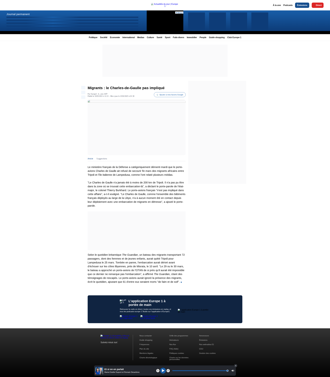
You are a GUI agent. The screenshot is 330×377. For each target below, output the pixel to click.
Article (90, 159)
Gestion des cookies (207, 353)
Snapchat (119, 347)
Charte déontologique (148, 358)
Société (103, 37)
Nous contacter (145, 336)
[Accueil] (165, 6)
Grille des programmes (178, 336)
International (128, 37)
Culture (150, 37)
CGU (201, 349)
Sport (167, 37)
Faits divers (178, 37)
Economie (115, 37)
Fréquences (144, 344)
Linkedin (124, 347)
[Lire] (163, 371)
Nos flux (172, 344)
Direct (319, 5)
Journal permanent (18, 14)
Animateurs (174, 340)
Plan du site (144, 349)
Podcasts (288, 5)
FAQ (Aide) (173, 349)
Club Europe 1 (234, 37)
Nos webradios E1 (206, 344)
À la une (277, 5)
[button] (233, 370)
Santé (159, 37)
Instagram (106, 347)
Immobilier (192, 37)
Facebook (111, 347)
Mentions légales (146, 353)
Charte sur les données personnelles (178, 358)
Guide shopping (217, 37)
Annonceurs (204, 336)
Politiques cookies (176, 353)
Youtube (115, 347)
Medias (140, 37)
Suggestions (101, 159)
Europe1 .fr (95, 94)
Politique (93, 37)
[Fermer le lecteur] (235, 365)
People (203, 37)
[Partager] (83, 87)
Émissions (302, 5)
